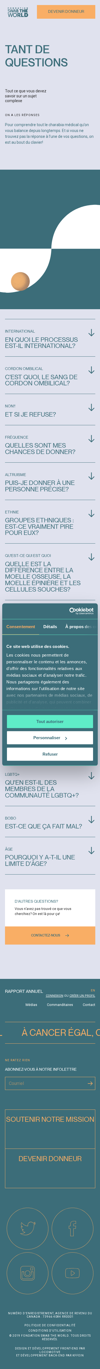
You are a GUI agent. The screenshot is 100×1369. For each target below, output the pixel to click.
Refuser (50, 754)
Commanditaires (60, 1005)
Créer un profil (82, 996)
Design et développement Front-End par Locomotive (50, 1350)
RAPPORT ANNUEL (24, 991)
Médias (31, 1005)
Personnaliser (46, 737)
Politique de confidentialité (50, 1325)
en (93, 990)
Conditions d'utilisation (50, 1330)
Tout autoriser (50, 721)
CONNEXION (54, 996)
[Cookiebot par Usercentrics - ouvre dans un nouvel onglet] (71, 611)
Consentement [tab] (20, 626)
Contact (89, 1005)
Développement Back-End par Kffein (52, 1355)
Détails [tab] (50, 626)
